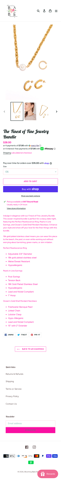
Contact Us (11, 404)
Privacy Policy (12, 396)
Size (5, 166)
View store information (16, 208)
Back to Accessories (32, 349)
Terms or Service (13, 389)
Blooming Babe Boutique (33, 472)
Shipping (7, 153)
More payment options (30, 196)
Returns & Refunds (14, 374)
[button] (22, 145)
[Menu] (56, 11)
